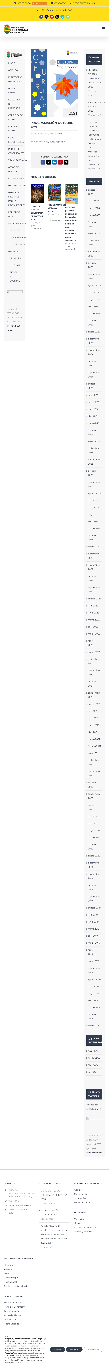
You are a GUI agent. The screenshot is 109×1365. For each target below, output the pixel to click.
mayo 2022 (94, 620)
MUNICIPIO (14, 251)
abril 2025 (93, 306)
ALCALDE (15, 230)
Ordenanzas (10, 1319)
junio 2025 (93, 292)
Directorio (9, 1273)
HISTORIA (15, 265)
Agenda (8, 1269)
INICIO (11, 63)
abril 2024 (93, 416)
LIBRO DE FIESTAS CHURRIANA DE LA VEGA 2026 (37, 190)
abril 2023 (93, 521)
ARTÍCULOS (94, 1058)
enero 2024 (94, 441)
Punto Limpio (11, 1277)
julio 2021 (93, 711)
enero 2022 (94, 652)
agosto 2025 (94, 285)
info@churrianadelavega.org (22, 1205)
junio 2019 (93, 922)
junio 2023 (93, 507)
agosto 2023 (94, 493)
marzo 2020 (94, 837)
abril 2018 (93, 1000)
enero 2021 (93, 753)
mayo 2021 (93, 725)
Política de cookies (13, 1362)
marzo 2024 (94, 423)
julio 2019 (93, 915)
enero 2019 (94, 961)
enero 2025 (94, 331)
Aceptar (57, 1349)
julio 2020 (93, 816)
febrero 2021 (94, 746)
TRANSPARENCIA (17, 160)
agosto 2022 (94, 598)
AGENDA (59, 133)
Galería (37, 196)
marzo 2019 (94, 943)
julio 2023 (93, 500)
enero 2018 (94, 1025)
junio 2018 (93, 986)
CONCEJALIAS (17, 244)
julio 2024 (93, 395)
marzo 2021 (94, 739)
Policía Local (10, 1282)
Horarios (8, 1265)
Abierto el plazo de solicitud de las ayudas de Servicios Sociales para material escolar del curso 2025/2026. (71, 191)
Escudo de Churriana (85, 1227)
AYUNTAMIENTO (17, 223)
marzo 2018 (94, 1007)
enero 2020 (94, 855)
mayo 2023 (94, 514)
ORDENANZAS (16, 178)
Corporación (80, 1194)
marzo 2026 (94, 215)
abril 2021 (93, 732)
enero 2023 (94, 546)
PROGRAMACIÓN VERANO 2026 (54, 189)
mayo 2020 (94, 830)
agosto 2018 (94, 979)
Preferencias (93, 1349)
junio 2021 (93, 718)
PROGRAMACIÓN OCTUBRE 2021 (48, 142)
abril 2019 (93, 936)
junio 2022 (93, 612)
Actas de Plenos (12, 1315)
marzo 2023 (94, 528)
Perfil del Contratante (15, 1307)
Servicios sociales (83, 1202)
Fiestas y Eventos (83, 1231)
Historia (78, 1223)
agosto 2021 (94, 704)
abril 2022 (93, 627)
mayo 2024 (94, 409)
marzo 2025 (94, 313)
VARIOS (92, 1072)
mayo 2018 (93, 993)
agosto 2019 (94, 908)
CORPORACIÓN (18, 237)
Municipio (79, 1219)
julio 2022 (93, 605)
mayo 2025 (94, 299)
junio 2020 (93, 823)
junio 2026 (93, 201)
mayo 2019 (93, 929)
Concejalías (80, 1198)
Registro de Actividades (16, 1286)
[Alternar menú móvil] (103, 27)
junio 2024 (93, 402)
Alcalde (78, 1190)
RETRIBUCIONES (17, 185)
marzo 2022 (94, 634)
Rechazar (74, 1349)
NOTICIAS (93, 1065)
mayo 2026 (94, 208)
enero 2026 (94, 233)
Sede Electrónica (13, 1302)
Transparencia (11, 1311)
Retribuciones (11, 1324)
